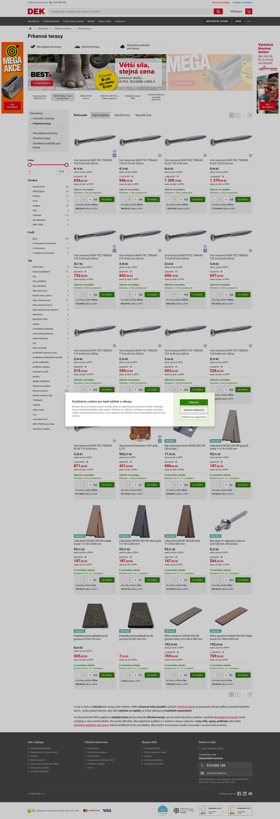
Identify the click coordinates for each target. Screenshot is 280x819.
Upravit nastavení (194, 409)
